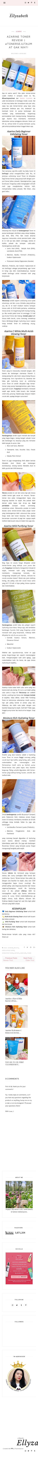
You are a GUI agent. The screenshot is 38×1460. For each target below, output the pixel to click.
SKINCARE (23, 953)
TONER (29, 953)
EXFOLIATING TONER (8, 950)
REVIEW (16, 953)
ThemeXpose (19, 1448)
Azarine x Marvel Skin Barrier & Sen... (13, 999)
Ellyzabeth (16, 53)
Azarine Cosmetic (26, 98)
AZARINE (19, 31)
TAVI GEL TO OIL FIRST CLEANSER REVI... (14, 1063)
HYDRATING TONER (8, 953)
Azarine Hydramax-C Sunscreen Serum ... (13, 1031)
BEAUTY (16, 948)
